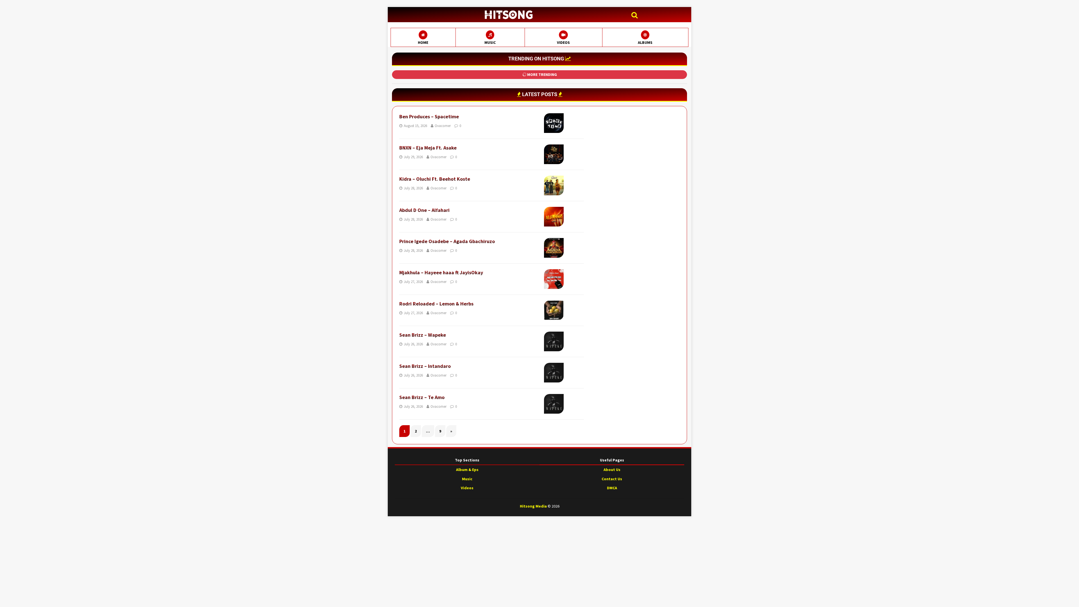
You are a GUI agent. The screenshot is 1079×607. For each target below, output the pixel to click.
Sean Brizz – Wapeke (422, 335)
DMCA (612, 487)
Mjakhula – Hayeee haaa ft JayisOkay (441, 272)
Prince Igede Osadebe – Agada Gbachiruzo (447, 241)
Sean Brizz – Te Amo (422, 397)
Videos (467, 487)
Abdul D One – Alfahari (424, 210)
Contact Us (612, 478)
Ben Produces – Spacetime (429, 116)
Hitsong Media (533, 506)
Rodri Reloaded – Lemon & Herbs (436, 303)
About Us (612, 469)
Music (467, 478)
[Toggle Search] (635, 15)
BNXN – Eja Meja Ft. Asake (428, 147)
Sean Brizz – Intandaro (425, 366)
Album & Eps (467, 469)
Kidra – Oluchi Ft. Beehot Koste (434, 179)
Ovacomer (443, 125)
